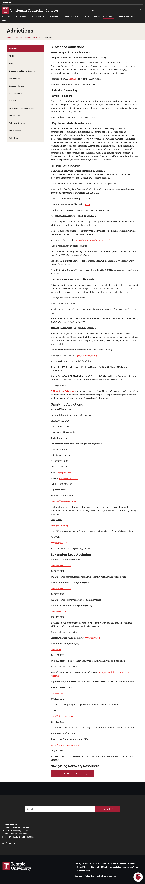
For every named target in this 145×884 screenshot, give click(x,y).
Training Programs (125, 17)
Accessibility (115, 867)
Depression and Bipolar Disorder (22, 71)
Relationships (14, 116)
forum (87, 204)
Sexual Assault (15, 131)
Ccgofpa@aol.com (65, 472)
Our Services (20, 17)
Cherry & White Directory (86, 864)
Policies (131, 864)
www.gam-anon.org (59, 525)
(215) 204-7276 (9, 843)
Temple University (9, 2)
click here (73, 78)
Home (9, 37)
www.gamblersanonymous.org (64, 501)
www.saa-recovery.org (61, 565)
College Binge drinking (62, 391)
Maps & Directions (108, 864)
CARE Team (13, 138)
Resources (107, 17)
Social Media (82, 867)
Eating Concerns (15, 93)
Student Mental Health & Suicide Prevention (82, 17)
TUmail (104, 867)
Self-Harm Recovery (17, 123)
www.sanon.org (58, 693)
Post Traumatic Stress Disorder (21, 108)
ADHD (11, 56)
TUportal (95, 867)
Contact (122, 864)
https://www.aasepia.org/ (85, 355)
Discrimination (14, 78)
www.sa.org (56, 649)
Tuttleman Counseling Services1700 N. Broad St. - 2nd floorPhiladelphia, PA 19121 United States (18, 833)
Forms (4, 21)
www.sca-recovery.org (61, 588)
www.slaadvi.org (92, 637)
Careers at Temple (131, 867)
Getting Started (37, 17)
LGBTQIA (12, 101)
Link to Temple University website (17, 866)
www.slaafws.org (58, 611)
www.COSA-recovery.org (62, 716)
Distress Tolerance (16, 86)
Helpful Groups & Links (33, 37)
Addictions (13, 48)
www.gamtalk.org (58, 542)
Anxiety (12, 63)
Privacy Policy (83, 870)
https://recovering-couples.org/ (65, 744)
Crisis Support (55, 17)
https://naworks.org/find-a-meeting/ (92, 240)
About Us (6, 17)
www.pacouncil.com (68, 478)
